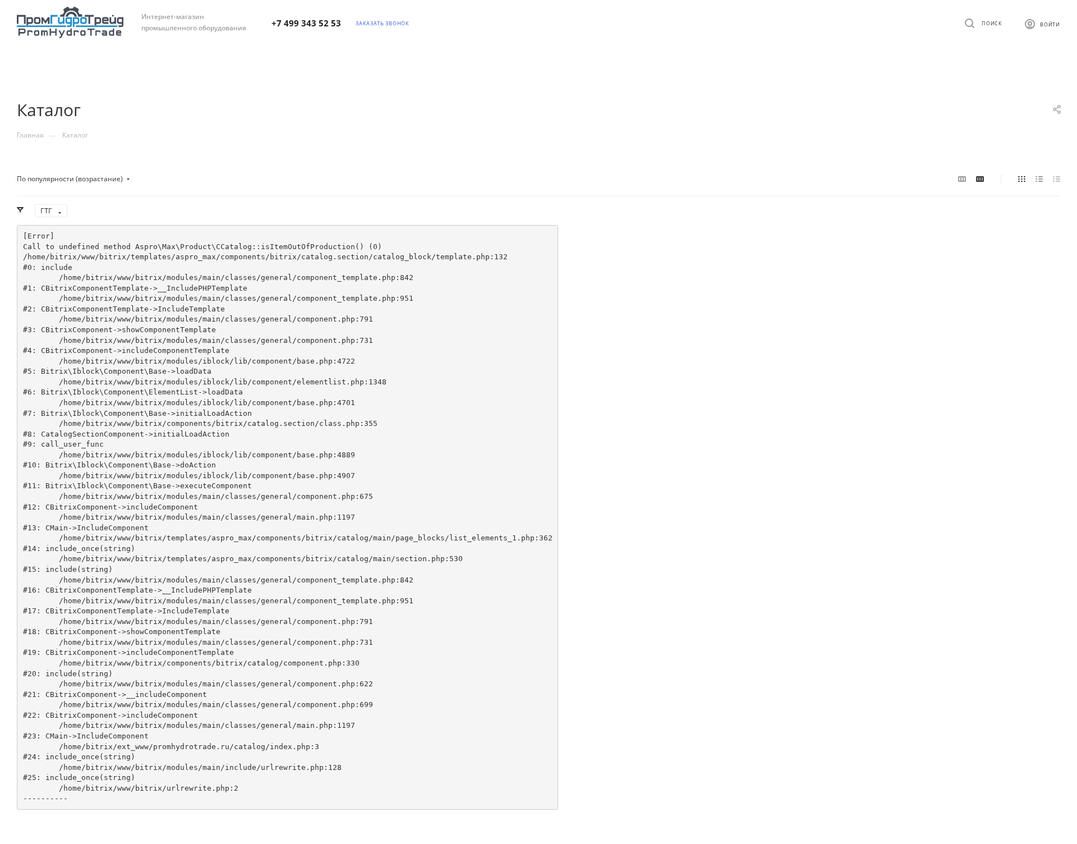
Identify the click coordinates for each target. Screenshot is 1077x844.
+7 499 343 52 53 (306, 23)
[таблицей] (1056, 178)
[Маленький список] (962, 178)
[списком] (1039, 178)
